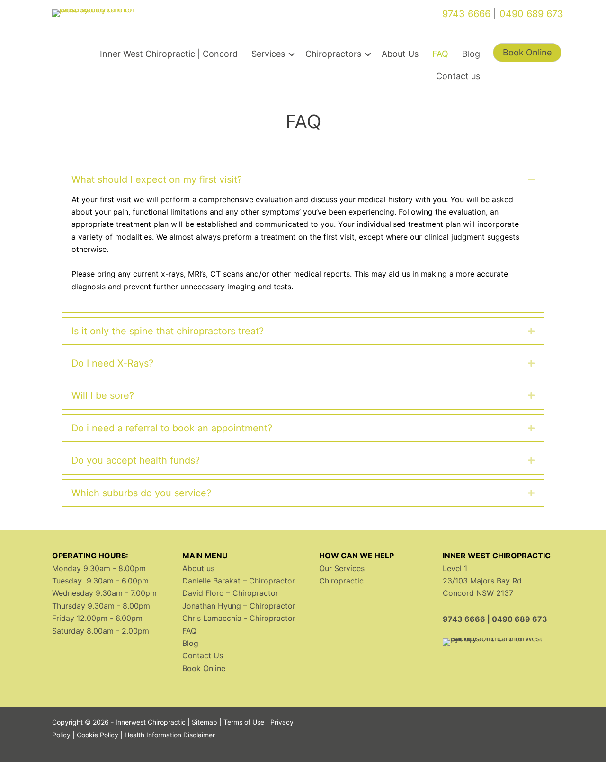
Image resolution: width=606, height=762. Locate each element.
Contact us (458, 76)
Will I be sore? (102, 395)
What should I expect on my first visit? (156, 179)
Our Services (342, 568)
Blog (471, 54)
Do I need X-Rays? (112, 363)
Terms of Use (243, 722)
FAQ (440, 54)
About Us (400, 54)
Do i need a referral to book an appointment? (171, 428)
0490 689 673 (531, 13)
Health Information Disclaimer (170, 735)
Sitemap (204, 722)
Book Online (203, 668)
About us (198, 568)
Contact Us (202, 655)
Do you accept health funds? (135, 460)
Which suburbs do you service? (141, 493)
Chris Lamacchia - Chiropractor (238, 618)
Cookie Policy (97, 735)
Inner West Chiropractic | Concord (169, 54)
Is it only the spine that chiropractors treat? (167, 331)
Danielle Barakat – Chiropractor (238, 580)
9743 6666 (466, 13)
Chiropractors (333, 54)
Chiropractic (341, 580)
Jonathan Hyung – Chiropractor (238, 605)
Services (268, 54)
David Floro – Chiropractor (230, 593)
